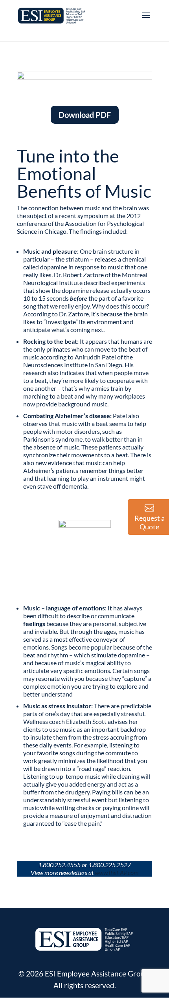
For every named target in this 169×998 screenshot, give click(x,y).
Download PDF (85, 114)
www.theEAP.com (117, 872)
